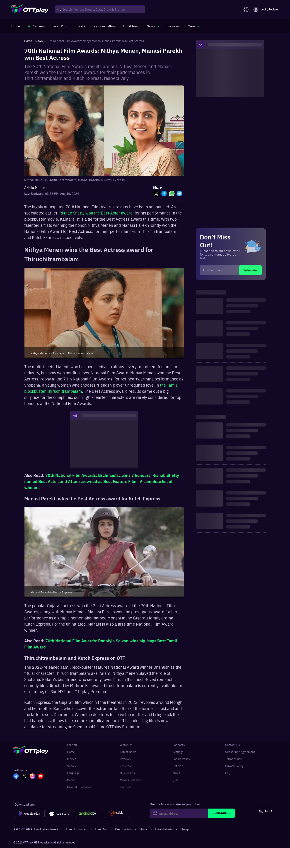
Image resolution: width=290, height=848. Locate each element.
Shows (71, 766)
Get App (177, 766)
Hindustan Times (46, 829)
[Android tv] (89, 813)
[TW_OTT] (24, 776)
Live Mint (101, 829)
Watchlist (126, 745)
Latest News (128, 752)
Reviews (125, 759)
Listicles (125, 766)
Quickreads (127, 773)
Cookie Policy (181, 759)
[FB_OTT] (16, 776)
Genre (71, 780)
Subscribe (250, 270)
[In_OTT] (32, 776)
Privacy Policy (234, 766)
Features (125, 787)
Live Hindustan (76, 829)
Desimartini (123, 829)
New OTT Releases (79, 787)
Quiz (175, 780)
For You (72, 745)
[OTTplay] (29, 9)
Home (71, 752)
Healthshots (164, 829)
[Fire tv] (116, 813)
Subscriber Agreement (240, 752)
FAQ (227, 773)
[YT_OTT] (40, 776)
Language (73, 773)
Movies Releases (130, 780)
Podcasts (178, 745)
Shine (143, 829)
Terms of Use (233, 759)
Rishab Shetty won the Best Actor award (96, 213)
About (176, 773)
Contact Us (232, 745)
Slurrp (184, 829)
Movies (71, 759)
